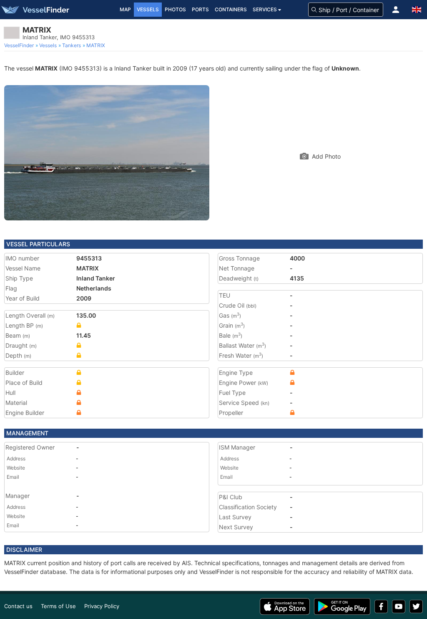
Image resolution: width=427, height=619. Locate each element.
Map (125, 9)
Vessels (148, 9)
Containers (231, 9)
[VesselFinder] (34, 9)
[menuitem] (19, 45)
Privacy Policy (101, 606)
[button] (395, 9)
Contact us (18, 606)
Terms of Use (58, 606)
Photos (175, 9)
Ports (200, 9)
